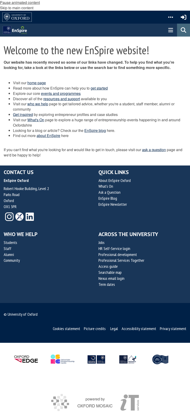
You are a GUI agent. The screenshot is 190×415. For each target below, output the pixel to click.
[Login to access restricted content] (183, 17)
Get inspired (23, 114)
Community (12, 260)
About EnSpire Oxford (114, 180)
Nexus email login (111, 278)
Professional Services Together (121, 260)
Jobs (101, 242)
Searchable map (110, 272)
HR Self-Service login (114, 248)
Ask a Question (109, 192)
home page (36, 82)
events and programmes (61, 93)
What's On (35, 119)
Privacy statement (173, 328)
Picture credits (95, 328)
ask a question (154, 149)
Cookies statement (66, 328)
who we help (37, 103)
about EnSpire (48, 135)
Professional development (117, 254)
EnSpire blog (95, 130)
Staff (7, 248)
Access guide (108, 266)
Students (10, 242)
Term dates (106, 284)
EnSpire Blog (107, 198)
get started (99, 88)
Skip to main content (16, 7)
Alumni (9, 254)
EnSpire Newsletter (112, 204)
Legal (114, 328)
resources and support (61, 98)
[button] (170, 17)
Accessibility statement (139, 328)
